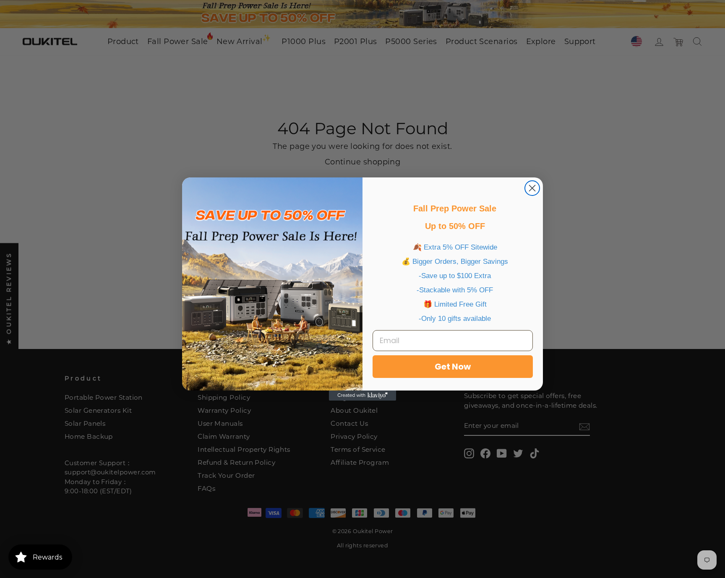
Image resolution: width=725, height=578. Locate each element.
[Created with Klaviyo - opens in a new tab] (362, 396)
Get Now (453, 366)
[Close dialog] (532, 188)
